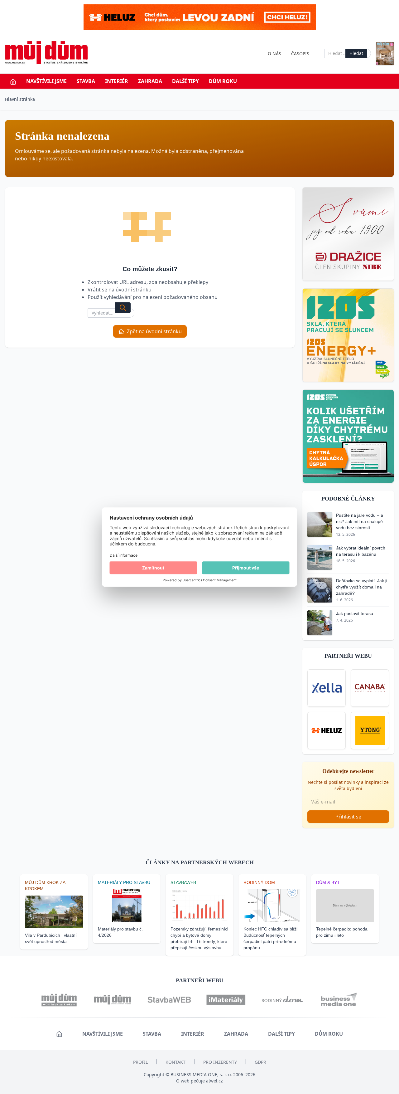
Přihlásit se (348, 816)
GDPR (260, 1062)
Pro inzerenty (220, 1062)
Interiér (116, 81)
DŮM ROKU (223, 81)
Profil (140, 1062)
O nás (274, 53)
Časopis (300, 53)
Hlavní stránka (20, 99)
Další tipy (185, 81)
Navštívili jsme (46, 81)
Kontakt (175, 1062)
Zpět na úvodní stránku (154, 331)
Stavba (86, 81)
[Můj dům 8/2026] (385, 53)
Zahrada (150, 81)
